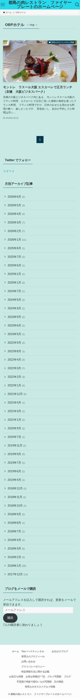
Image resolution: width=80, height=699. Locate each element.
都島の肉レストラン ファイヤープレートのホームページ (40, 5)
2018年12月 (17, 488)
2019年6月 (16, 471)
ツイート (9, 171)
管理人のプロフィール (33, 656)
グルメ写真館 (54, 676)
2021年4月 (16, 402)
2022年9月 (16, 342)
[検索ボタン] (77, 4)
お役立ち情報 (16, 676)
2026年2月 (16, 231)
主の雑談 (58, 681)
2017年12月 (18, 574)
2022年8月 (16, 351)
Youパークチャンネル (32, 651)
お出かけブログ (60, 651)
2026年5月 (16, 205)
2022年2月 (16, 376)
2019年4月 (16, 479)
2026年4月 (16, 213)
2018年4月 (16, 540)
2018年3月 (16, 548)
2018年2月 (16, 557)
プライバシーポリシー (33, 666)
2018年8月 (16, 522)
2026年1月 (17, 239)
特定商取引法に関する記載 (35, 671)
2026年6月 (16, 196)
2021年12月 (17, 394)
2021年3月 (16, 411)
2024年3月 (16, 308)
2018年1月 (17, 565)
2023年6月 (16, 325)
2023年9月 (16, 316)
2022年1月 (16, 385)
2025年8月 (16, 248)
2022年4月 (16, 359)
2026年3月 (16, 222)
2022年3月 (16, 368)
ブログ (67, 676)
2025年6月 (16, 265)
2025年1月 (16, 282)
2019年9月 (16, 454)
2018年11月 (17, 497)
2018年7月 (16, 531)
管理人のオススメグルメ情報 (40, 686)
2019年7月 (16, 462)
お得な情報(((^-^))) (35, 676)
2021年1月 (16, 419)
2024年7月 (16, 291)
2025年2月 (16, 274)
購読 (10, 617)
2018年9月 (16, 514)
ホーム (15, 651)
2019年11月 (17, 445)
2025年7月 (16, 256)
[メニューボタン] (3, 4)
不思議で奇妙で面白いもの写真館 (34, 681)
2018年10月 (17, 505)
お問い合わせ (28, 661)
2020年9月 (16, 428)
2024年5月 (16, 299)
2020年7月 (16, 436)
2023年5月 (16, 334)
